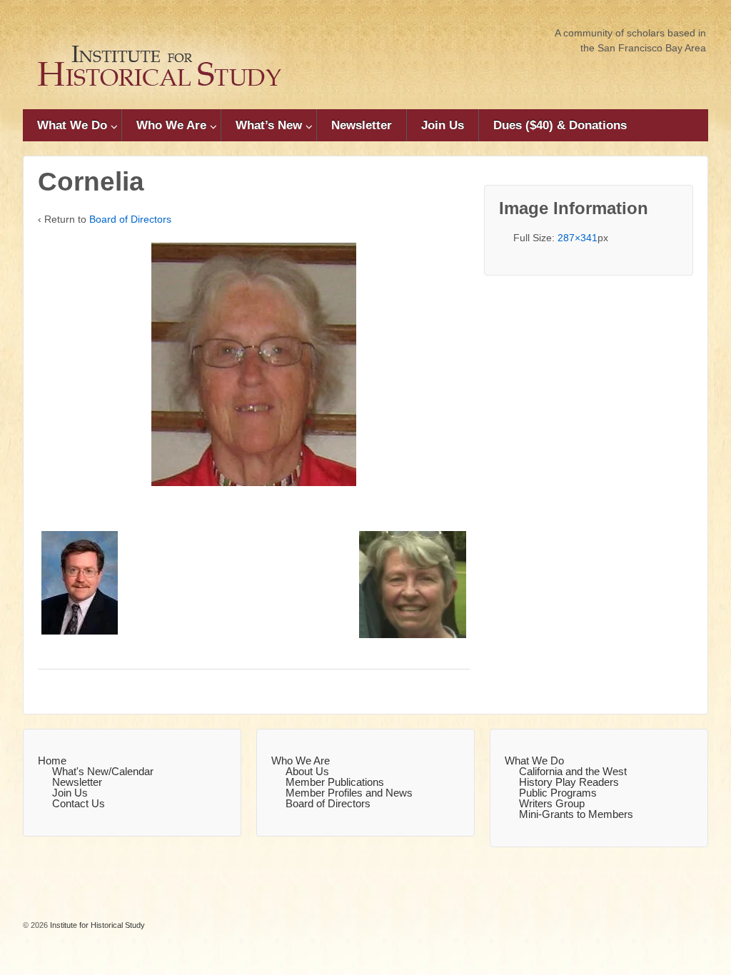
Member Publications (335, 782)
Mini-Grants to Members (576, 814)
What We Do (72, 125)
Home (52, 760)
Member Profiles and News (349, 793)
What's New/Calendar (102, 771)
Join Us (442, 125)
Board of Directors (130, 219)
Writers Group (552, 803)
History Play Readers (569, 782)
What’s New (269, 125)
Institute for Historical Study (96, 925)
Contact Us (78, 803)
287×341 (578, 237)
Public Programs (558, 793)
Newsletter (361, 125)
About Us (307, 771)
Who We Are (171, 125)
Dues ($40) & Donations (560, 125)
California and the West (573, 771)
